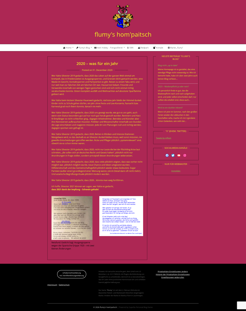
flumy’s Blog (84, 47)
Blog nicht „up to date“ (168, 65)
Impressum (52, 285)
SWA (131, 47)
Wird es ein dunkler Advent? (170, 107)
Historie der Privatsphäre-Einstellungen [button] (173, 274)
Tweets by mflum (163, 138)
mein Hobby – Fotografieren (110, 47)
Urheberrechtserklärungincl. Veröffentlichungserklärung (72, 274)
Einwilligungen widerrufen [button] (172, 277)
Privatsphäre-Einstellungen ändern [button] (173, 271)
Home (68, 47)
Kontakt (159, 47)
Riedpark (144, 47)
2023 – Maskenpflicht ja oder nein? (173, 86)
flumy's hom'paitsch (123, 34)
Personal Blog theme (144, 307)
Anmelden (175, 171)
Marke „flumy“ (176, 47)
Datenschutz (64, 285)
